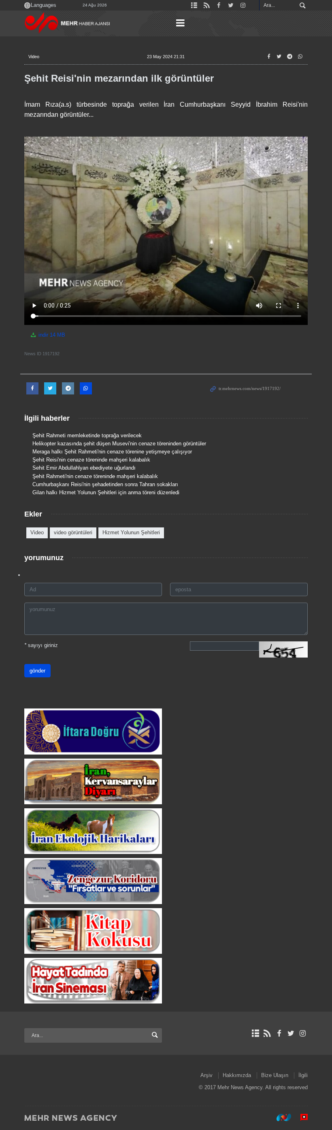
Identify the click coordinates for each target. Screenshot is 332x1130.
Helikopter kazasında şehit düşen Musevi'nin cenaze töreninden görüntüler (119, 444)
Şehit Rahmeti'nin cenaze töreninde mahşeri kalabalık (95, 476)
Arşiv (206, 1075)
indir (51, 335)
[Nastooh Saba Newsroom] (279, 1117)
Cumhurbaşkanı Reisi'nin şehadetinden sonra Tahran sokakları (105, 484)
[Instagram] (303, 1033)
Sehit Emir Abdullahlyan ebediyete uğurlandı (84, 468)
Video (33, 56)
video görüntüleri (73, 532)
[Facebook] (279, 1033)
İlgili (303, 1075)
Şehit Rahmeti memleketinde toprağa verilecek (87, 435)
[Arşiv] (255, 1033)
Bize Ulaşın (274, 1075)
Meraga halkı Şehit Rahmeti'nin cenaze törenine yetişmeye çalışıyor (112, 452)
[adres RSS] (267, 1033)
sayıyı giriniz (41, 645)
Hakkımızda (237, 1075)
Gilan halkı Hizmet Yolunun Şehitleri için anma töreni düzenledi (105, 492)
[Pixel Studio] (300, 1117)
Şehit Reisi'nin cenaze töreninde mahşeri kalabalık (91, 460)
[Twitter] (291, 1033)
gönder (37, 671)
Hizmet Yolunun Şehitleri (131, 532)
